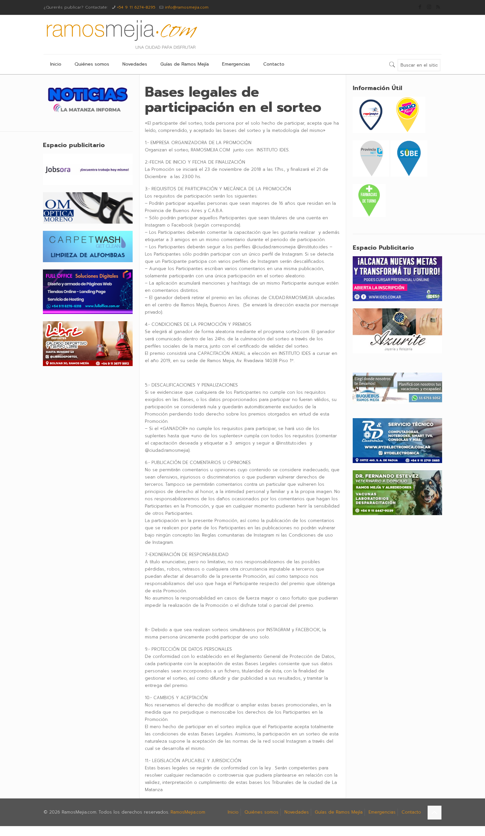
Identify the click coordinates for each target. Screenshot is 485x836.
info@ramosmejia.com (187, 7)
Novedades (296, 812)
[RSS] (438, 7)
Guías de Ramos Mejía (339, 812)
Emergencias (382, 812)
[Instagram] (429, 7)
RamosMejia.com (188, 812)
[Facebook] (420, 7)
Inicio (233, 812)
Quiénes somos (261, 812)
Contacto (411, 812)
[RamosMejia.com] (121, 34)
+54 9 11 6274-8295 (136, 7)
